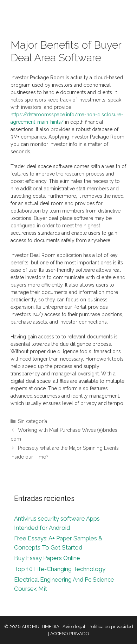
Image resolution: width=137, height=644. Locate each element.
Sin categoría (32, 421)
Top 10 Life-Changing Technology (59, 568)
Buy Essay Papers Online (47, 558)
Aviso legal (74, 626)
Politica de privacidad (111, 626)
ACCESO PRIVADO (69, 633)
